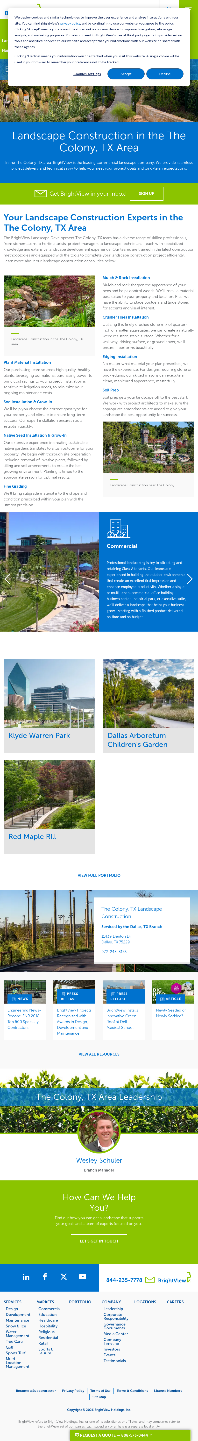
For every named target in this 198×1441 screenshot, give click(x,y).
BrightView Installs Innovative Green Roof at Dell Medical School (122, 1019)
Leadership (113, 1309)
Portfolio (80, 1302)
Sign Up (146, 193)
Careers (175, 1302)
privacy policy (70, 23)
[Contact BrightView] (150, 1280)
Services (12, 1302)
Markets (45, 1302)
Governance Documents (115, 1326)
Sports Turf (15, 1353)
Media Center (116, 1334)
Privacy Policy (73, 1391)
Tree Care (14, 1341)
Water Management (17, 1334)
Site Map (99, 1397)
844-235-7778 (124, 1280)
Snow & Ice (16, 1326)
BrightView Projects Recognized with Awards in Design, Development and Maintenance (74, 1022)
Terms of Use (100, 1391)
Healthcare (48, 1320)
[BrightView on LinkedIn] (27, 1277)
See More (49, 693)
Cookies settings (87, 74)
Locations (145, 1302)
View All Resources (99, 1054)
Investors (112, 1349)
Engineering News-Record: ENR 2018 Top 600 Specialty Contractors (24, 1019)
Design (12, 1309)
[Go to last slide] (10, 580)
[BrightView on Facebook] (45, 1277)
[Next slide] (188, 580)
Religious (46, 1332)
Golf (9, 1347)
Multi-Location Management (17, 1363)
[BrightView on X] (64, 1277)
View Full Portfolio (99, 875)
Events (109, 1355)
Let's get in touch (99, 1241)
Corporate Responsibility (116, 1316)
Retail (43, 1343)
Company (111, 1302)
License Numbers (168, 1391)
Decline (165, 74)
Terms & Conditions (132, 1391)
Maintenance (17, 1320)
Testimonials (115, 1360)
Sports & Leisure (46, 1351)
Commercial (49, 1309)
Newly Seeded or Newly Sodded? (171, 1013)
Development (18, 1314)
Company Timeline (112, 1341)
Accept (126, 74)
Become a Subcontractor (36, 1391)
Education (47, 1314)
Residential (48, 1337)
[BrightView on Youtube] (82, 1277)
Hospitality (47, 1326)
